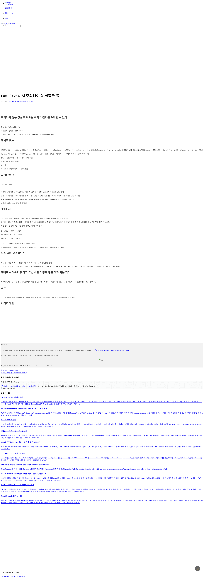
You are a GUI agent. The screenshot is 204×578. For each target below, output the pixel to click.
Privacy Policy (6, 576)
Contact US (15, 576)
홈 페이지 (8, 8)
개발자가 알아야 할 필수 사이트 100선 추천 (19, 386)
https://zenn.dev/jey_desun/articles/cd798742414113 (113, 350)
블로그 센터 (9, 13)
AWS (10, 101)
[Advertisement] (9, 59)
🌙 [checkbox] (198, 568)
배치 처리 (28, 101)
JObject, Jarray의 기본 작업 (12, 370)
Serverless (21, 101)
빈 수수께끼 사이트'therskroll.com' (13, 373)
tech (33, 101)
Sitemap (22, 576)
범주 (6, 18)
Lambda (15, 101)
